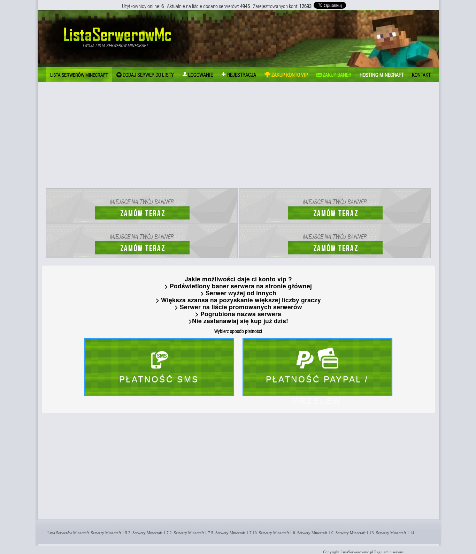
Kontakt (421, 74)
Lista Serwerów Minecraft (67, 533)
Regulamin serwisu (389, 552)
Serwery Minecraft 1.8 (276, 533)
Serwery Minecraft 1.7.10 (235, 533)
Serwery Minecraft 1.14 (394, 533)
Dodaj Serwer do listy (148, 74)
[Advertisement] (238, 136)
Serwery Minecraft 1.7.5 (192, 533)
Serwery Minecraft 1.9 (314, 533)
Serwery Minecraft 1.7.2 (151, 533)
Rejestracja (241, 74)
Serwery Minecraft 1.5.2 (109, 533)
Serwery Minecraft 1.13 (353, 533)
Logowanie (200, 74)
